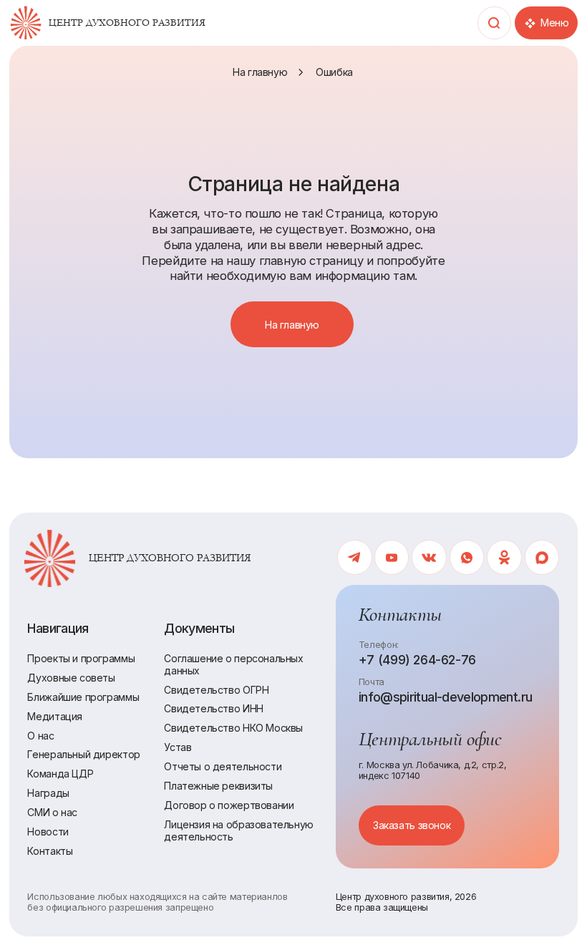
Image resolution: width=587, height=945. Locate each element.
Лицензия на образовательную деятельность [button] (239, 830)
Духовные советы (71, 678)
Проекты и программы (81, 658)
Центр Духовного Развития (127, 23)
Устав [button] (177, 747)
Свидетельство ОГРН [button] (216, 690)
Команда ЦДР (60, 773)
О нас (40, 736)
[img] (25, 23)
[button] (412, 825)
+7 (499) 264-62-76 (417, 659)
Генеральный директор (83, 754)
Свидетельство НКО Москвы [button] (233, 728)
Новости (47, 831)
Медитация (54, 716)
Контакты (49, 851)
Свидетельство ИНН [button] (213, 708)
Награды (48, 793)
